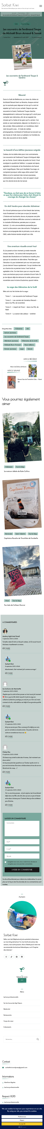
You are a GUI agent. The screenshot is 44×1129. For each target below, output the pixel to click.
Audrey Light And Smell (11, 636)
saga (22, 349)
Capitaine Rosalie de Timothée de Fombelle (21, 538)
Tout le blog (25, 24)
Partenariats (8, 1015)
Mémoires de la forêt (29, 341)
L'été (16, 24)
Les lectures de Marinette (12, 689)
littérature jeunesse (11, 341)
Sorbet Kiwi (10, 5)
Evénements (7, 1027)
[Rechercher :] (19, 1039)
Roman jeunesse (10, 349)
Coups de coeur (8, 1021)
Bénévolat (8, 534)
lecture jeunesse (10, 333)
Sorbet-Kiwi (6, 37)
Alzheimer (18, 329)
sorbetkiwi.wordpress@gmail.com (16, 1067)
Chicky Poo (6, 752)
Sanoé (30, 349)
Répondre (6, 648)
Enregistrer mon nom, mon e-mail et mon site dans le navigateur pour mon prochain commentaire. (22, 863)
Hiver (7, 601)
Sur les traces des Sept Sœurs (13, 1003)
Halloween (8, 467)
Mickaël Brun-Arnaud (12, 345)
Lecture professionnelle (11, 997)
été (28, 329)
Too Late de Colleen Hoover (14, 605)
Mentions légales (9, 1082)
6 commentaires (37, 37)
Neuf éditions (29, 345)
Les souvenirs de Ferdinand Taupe (17, 337)
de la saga (24, 291)
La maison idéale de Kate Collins (17, 471)
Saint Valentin (20, 534)
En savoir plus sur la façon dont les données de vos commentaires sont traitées (22, 881)
